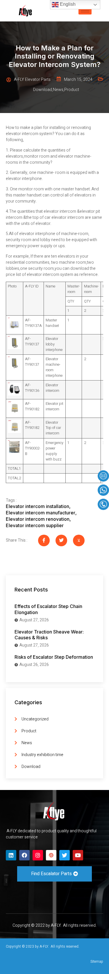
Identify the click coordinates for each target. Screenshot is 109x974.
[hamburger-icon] (85, 10)
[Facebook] (24, 855)
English (67, 4)
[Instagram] (38, 855)
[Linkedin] (11, 855)
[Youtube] (78, 855)
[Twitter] (64, 855)
